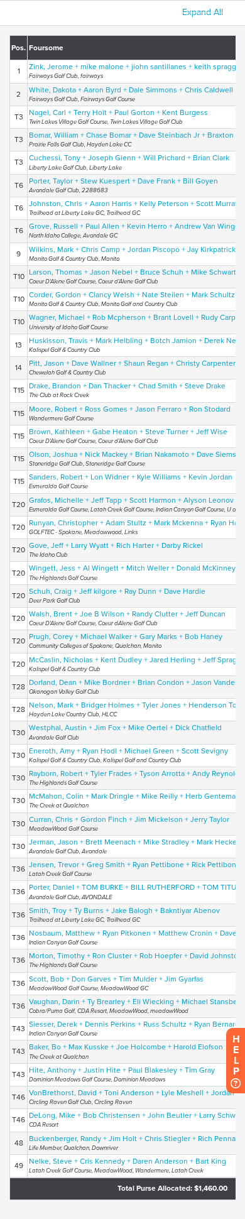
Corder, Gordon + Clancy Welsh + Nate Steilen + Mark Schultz (132, 294)
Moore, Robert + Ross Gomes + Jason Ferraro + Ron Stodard (130, 409)
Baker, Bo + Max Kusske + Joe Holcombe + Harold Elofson (126, 1046)
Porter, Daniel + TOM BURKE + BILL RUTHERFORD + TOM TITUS (135, 887)
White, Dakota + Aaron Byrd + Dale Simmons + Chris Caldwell (131, 89)
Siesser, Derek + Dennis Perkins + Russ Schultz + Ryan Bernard (134, 1024)
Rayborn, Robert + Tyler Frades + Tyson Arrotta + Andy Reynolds (136, 773)
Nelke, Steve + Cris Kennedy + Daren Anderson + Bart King (127, 1161)
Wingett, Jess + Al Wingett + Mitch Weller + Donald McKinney (132, 568)
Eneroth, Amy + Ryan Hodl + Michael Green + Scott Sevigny (128, 750)
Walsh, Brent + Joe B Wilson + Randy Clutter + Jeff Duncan (127, 614)
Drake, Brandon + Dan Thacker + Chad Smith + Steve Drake (127, 385)
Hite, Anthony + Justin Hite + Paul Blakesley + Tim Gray (122, 1070)
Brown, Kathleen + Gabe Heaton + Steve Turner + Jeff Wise (128, 431)
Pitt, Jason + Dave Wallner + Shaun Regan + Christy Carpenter (132, 363)
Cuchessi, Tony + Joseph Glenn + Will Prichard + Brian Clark (129, 157)
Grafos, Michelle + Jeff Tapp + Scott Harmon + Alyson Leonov (131, 500)
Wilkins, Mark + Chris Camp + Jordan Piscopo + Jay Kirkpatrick (132, 249)
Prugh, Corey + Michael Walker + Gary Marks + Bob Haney (125, 636)
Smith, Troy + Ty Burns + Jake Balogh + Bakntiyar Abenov (124, 910)
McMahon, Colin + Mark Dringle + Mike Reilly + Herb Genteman (134, 796)
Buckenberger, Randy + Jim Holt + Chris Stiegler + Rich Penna (132, 1138)
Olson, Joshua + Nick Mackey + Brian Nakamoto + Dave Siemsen (137, 454)
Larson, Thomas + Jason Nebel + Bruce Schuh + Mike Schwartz (134, 272)
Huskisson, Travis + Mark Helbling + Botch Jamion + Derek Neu (135, 340)
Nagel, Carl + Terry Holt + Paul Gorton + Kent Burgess (118, 112)
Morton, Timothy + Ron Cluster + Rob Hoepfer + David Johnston (135, 955)
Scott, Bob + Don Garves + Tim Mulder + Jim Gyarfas (116, 979)
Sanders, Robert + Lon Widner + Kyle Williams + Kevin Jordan (130, 477)
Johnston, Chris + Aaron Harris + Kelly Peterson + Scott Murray (134, 203)
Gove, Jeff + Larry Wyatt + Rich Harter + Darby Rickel (116, 545)
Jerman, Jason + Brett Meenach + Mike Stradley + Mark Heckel (134, 842)
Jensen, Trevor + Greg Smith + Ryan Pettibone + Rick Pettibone (135, 864)
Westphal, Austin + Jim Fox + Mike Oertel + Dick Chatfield (125, 727)
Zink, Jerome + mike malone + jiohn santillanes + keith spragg (132, 66)
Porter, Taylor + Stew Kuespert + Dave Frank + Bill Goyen (123, 181)
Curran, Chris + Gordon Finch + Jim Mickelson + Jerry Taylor (129, 819)
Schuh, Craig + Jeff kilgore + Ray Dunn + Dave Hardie (117, 591)
